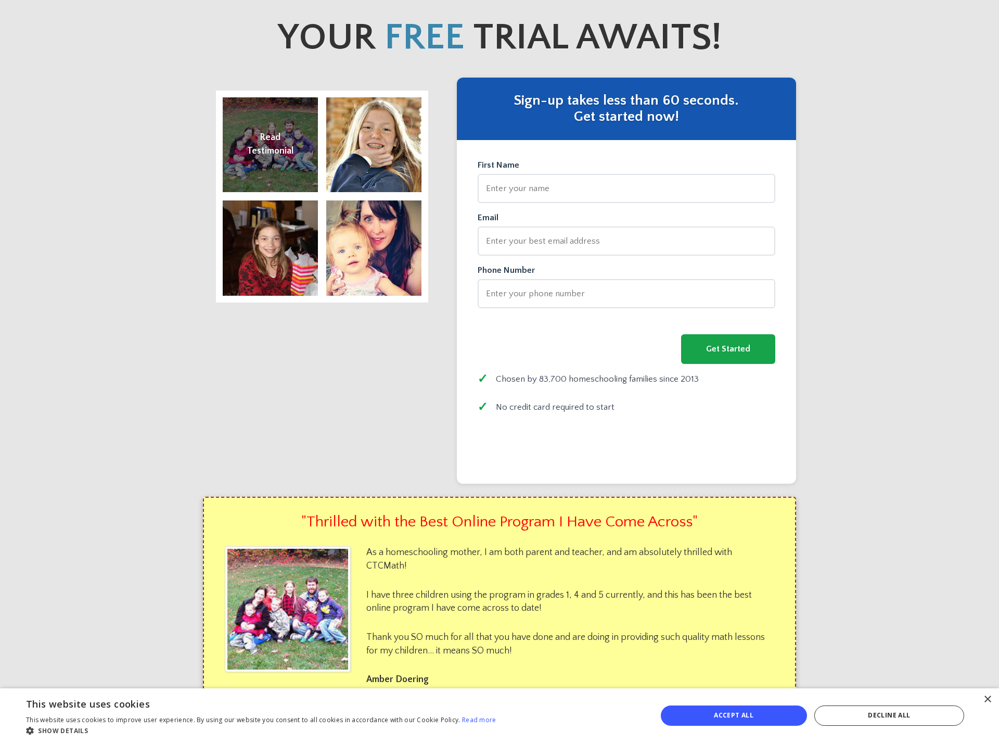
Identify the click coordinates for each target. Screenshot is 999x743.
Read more (479, 719)
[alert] (499, 715)
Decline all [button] (889, 715)
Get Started (728, 349)
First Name (498, 165)
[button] (261, 730)
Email (488, 217)
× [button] (987, 699)
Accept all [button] (733, 715)
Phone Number (506, 270)
